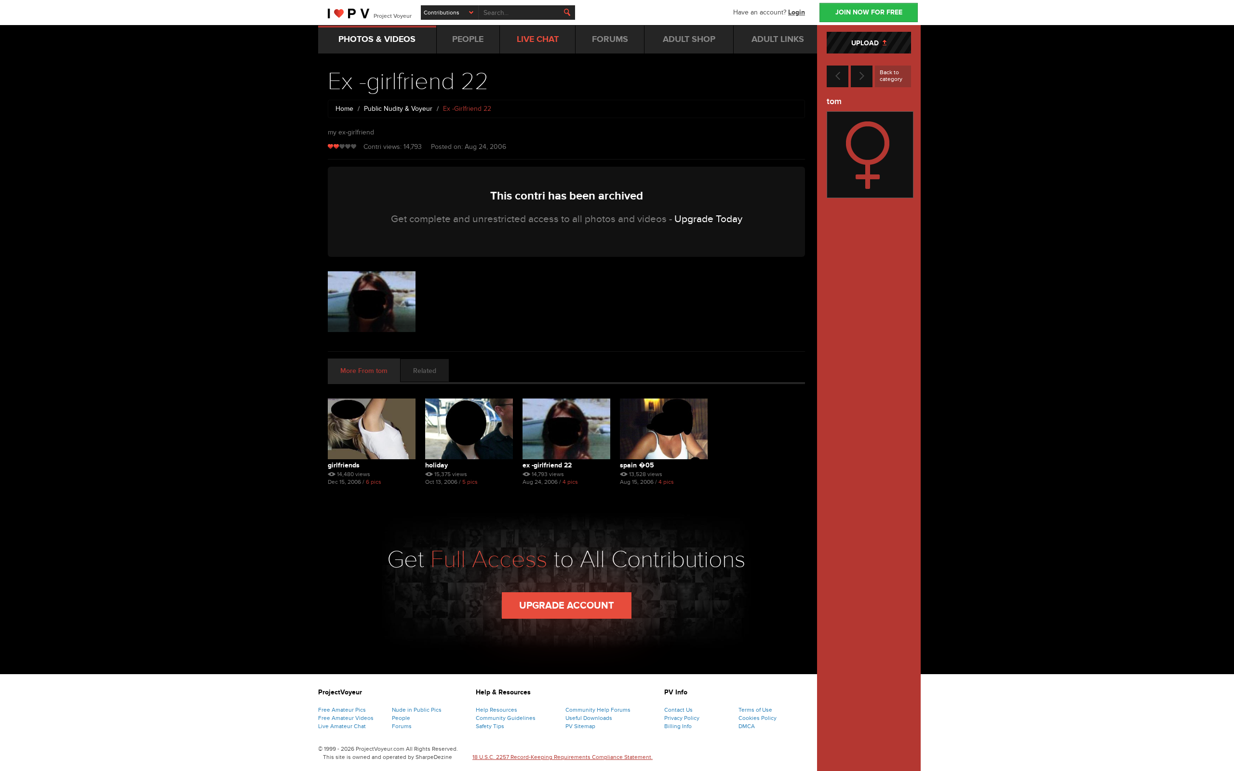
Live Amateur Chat (342, 726)
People (401, 718)
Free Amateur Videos (346, 718)
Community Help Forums (597, 709)
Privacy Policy (681, 718)
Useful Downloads (588, 718)
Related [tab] (424, 371)
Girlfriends (344, 465)
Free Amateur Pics (342, 709)
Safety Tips (490, 726)
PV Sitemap (580, 726)
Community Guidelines (506, 718)
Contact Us (678, 709)
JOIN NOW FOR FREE (868, 12)
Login (796, 12)
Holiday (436, 465)
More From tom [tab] (364, 371)
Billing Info (678, 726)
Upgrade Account (566, 605)
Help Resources (496, 709)
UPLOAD (867, 43)
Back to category (891, 75)
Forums (402, 726)
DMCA (746, 726)
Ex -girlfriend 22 (547, 465)
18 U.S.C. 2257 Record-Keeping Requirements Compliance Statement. (562, 757)
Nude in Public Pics (417, 709)
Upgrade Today (708, 219)
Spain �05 (637, 465)
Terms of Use (755, 709)
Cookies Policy (757, 718)
